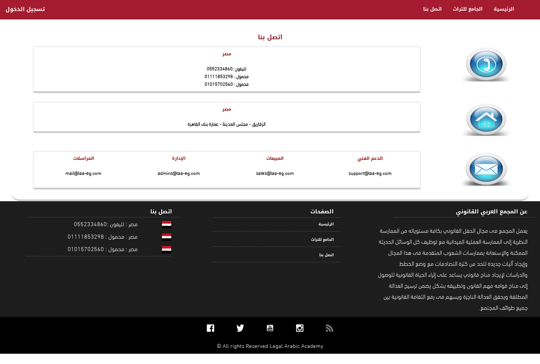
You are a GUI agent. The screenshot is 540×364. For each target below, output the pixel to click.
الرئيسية (504, 9)
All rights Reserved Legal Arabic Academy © (270, 345)
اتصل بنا (432, 9)
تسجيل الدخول (25, 9)
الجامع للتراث (468, 9)
